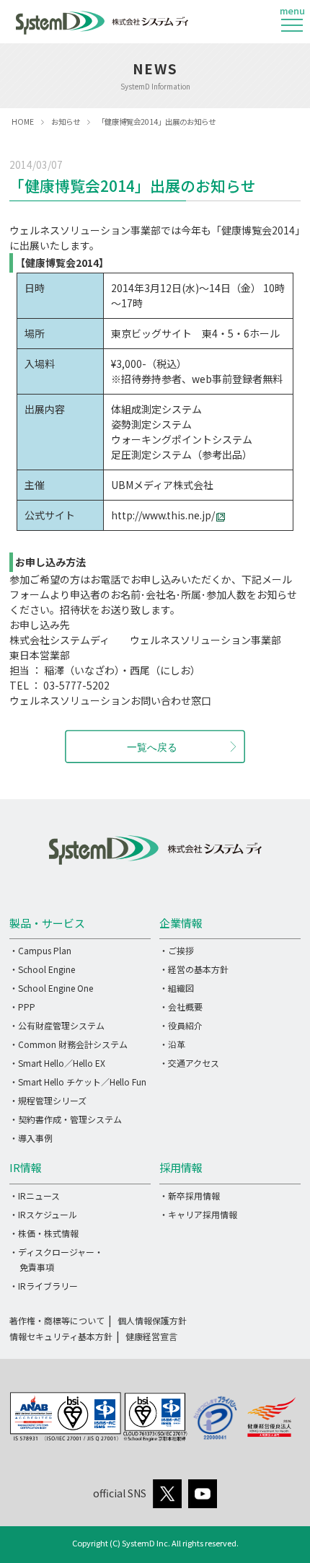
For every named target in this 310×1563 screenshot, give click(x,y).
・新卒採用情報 (189, 1195)
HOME (23, 121)
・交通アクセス (189, 1063)
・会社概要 (181, 1006)
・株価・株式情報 (44, 1233)
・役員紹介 (181, 1025)
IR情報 (25, 1167)
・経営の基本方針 (194, 969)
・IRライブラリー (43, 1286)
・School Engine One (51, 988)
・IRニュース (34, 1195)
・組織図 (176, 988)
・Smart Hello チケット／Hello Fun (77, 1081)
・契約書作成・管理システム (65, 1119)
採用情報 (181, 1167)
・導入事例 (31, 1138)
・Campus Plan (40, 950)
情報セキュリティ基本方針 (60, 1336)
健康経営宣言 (151, 1336)
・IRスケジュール (43, 1214)
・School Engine (42, 969)
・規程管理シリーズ (48, 1100)
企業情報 (181, 922)
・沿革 (172, 1044)
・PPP (22, 1006)
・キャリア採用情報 (198, 1214)
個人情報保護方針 (152, 1320)
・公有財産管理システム (57, 1025)
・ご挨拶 (176, 950)
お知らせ (65, 121)
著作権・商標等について (57, 1320)
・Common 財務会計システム (68, 1044)
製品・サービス (47, 922)
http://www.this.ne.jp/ (163, 515)
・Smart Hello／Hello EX (57, 1063)
